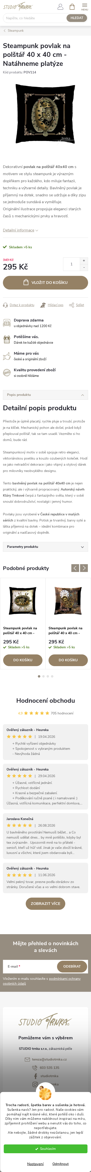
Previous (75, 568)
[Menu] (84, 6)
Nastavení (35, 1164)
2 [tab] (43, 676)
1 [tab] (39, 676)
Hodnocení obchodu (45, 700)
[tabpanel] (23, 623)
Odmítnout (60, 1164)
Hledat (77, 18)
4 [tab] (52, 676)
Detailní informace (18, 230)
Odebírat (72, 966)
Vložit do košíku (50, 282)
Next (84, 568)
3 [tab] (48, 676)
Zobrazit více (45, 903)
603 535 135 (49, 1067)
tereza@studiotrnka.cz (49, 1059)
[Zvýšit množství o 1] (84, 261)
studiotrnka (49, 1076)
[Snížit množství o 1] (84, 267)
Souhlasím (48, 1148)
